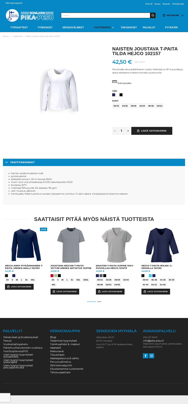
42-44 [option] (145, 284)
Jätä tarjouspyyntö (13, 3)
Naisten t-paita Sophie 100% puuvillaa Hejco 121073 (114, 266)
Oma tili (148, 4)
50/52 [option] (159, 105)
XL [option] (26, 279)
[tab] (94, 162)
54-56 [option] (163, 284)
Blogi (53, 337)
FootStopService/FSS (15, 351)
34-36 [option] (163, 279)
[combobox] (108, 15)
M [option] (17, 279)
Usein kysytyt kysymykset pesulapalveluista (18, 366)
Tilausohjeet (57, 355)
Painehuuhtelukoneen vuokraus (22, 348)
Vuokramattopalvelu (15, 344)
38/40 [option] (133, 105)
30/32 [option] (116, 105)
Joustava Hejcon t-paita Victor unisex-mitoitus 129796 (71, 266)
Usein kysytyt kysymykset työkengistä (18, 361)
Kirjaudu (166, 4)
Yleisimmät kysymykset (63, 341)
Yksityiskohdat (22, 162)
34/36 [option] (125, 105)
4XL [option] (53, 284)
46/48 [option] (151, 105)
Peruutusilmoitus (60, 362)
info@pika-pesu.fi (153, 341)
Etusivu (6, 36)
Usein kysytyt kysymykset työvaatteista (18, 355)
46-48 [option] (154, 279)
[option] (113, 94)
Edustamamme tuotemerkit (66, 369)
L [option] (21, 279)
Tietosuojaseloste (60, 372)
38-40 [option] (171, 279)
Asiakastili (55, 348)
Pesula (7, 341)
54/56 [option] (117, 284)
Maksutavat (57, 351)
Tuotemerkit (17, 36)
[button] (91, 301)
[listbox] (148, 95)
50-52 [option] (154, 284)
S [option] (12, 279)
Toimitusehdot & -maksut (65, 344)
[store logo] (30, 15)
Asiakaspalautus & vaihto (64, 358)
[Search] (153, 15)
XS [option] (7, 279)
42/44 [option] (142, 105)
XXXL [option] (85, 279)
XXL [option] (33, 279)
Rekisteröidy (178, 4)
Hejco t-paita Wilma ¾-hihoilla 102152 (157, 266)
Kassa (157, 4)
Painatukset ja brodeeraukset (20, 337)
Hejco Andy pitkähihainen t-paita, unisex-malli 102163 (24, 266)
